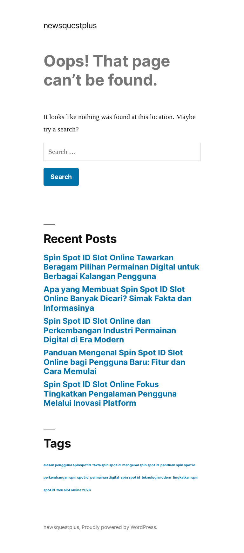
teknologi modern (156, 477)
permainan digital (104, 477)
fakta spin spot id (106, 465)
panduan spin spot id (177, 465)
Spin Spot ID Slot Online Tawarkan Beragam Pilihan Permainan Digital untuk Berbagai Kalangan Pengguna (121, 267)
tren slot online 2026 (74, 490)
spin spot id (130, 477)
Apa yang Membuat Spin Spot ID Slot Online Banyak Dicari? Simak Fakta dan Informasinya (118, 298)
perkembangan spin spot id (66, 477)
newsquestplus (70, 25)
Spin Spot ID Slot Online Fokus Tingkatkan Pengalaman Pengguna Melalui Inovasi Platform (110, 393)
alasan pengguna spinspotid (67, 465)
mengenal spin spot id (140, 465)
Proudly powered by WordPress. (119, 527)
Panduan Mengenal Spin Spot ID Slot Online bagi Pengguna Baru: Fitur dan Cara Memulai (114, 362)
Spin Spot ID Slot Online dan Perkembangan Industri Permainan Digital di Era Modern (110, 330)
